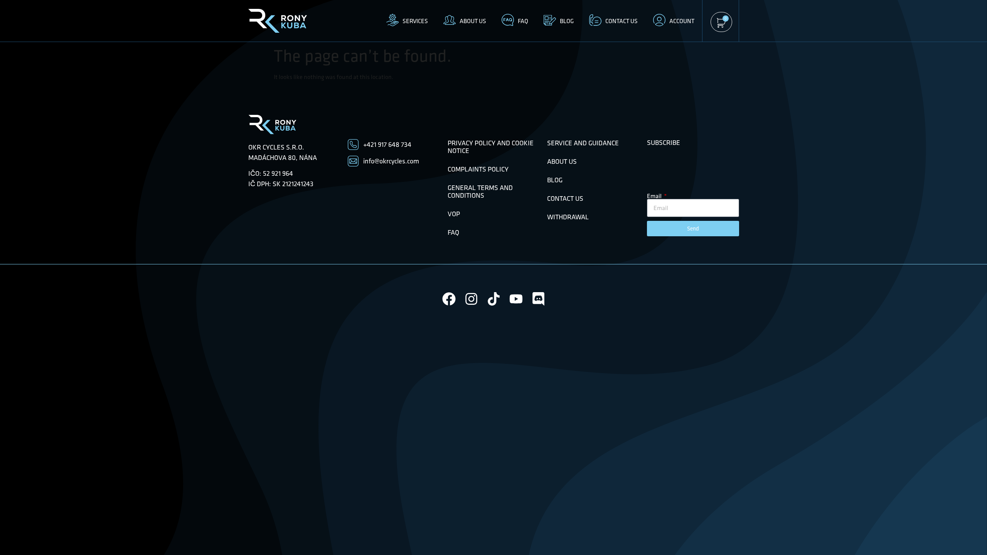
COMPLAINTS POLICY (478, 169)
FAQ (453, 232)
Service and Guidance (583, 143)
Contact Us (565, 198)
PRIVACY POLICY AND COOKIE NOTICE (491, 147)
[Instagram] (471, 299)
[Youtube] (516, 299)
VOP (454, 214)
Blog (555, 180)
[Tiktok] (493, 299)
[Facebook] (449, 299)
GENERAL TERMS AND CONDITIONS (480, 191)
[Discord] (538, 299)
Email (655, 196)
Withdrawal (568, 217)
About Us (562, 161)
